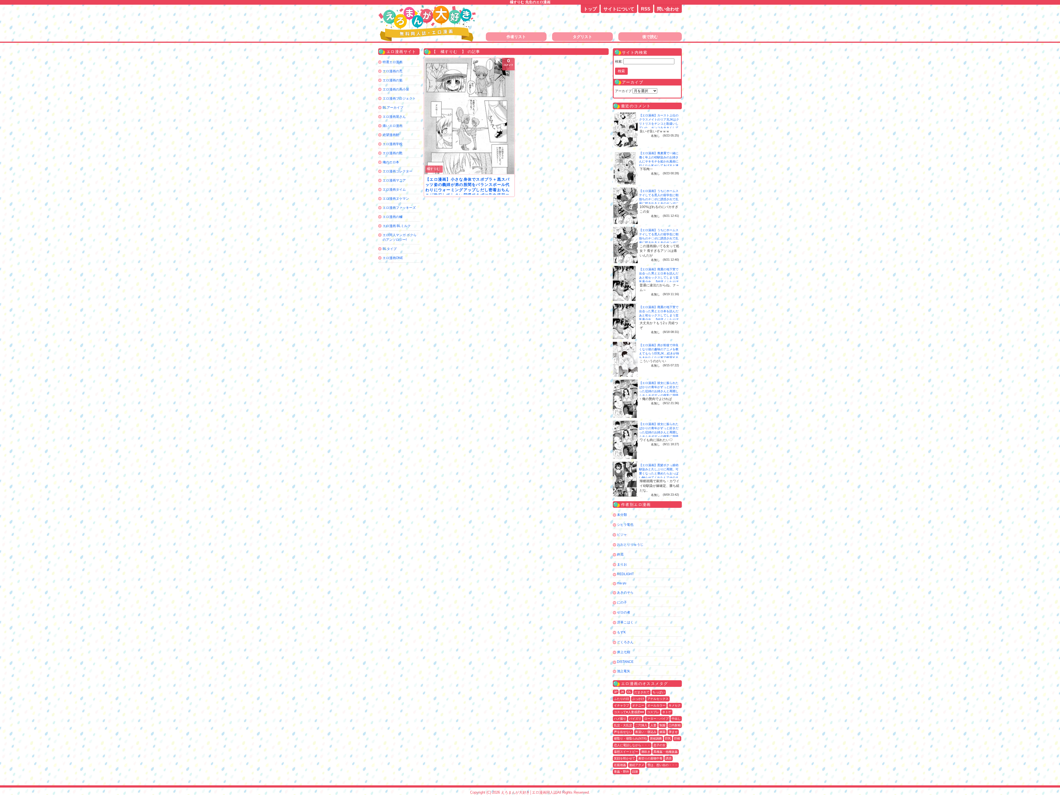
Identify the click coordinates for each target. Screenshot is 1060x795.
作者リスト (516, 36)
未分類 (622, 514)
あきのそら (625, 592)
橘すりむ (433, 169)
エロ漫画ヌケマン (396, 199)
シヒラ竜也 (625, 524)
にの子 (622, 602)
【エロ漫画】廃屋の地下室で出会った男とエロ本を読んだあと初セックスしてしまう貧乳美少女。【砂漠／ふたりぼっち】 (659, 277)
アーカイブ (623, 91)
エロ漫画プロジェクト (399, 98)
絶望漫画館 (391, 135)
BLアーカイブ (393, 108)
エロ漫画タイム (394, 189)
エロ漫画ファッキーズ (399, 208)
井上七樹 (623, 652)
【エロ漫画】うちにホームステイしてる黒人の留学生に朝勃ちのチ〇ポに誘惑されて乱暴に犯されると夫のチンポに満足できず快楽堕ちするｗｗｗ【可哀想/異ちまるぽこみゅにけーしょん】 (659, 203)
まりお (622, 564)
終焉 (620, 554)
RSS (645, 9)
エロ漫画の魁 (392, 80)
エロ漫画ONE (393, 258)
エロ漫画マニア (394, 180)
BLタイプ (390, 249)
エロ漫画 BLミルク (397, 226)
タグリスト (582, 36)
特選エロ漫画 (392, 62)
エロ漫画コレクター (397, 171)
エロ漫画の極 (392, 217)
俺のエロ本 (391, 162)
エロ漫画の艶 (392, 153)
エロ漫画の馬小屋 (396, 89)
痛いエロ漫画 (392, 126)
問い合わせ (668, 9)
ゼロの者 (623, 612)
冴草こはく (625, 622)
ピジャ (622, 534)
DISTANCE (625, 661)
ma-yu (621, 583)
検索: (618, 61)
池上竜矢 (623, 671)
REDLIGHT (625, 574)
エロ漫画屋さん (394, 117)
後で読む (650, 36)
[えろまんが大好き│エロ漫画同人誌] (428, 7)
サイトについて (618, 9)
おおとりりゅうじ (630, 544)
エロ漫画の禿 (392, 71)
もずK (621, 632)
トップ (590, 9)
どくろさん (625, 642)
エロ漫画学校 (392, 144)
